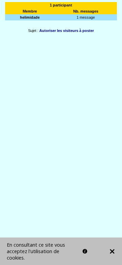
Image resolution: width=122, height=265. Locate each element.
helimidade (30, 17)
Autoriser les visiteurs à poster (66, 31)
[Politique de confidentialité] (84, 251)
